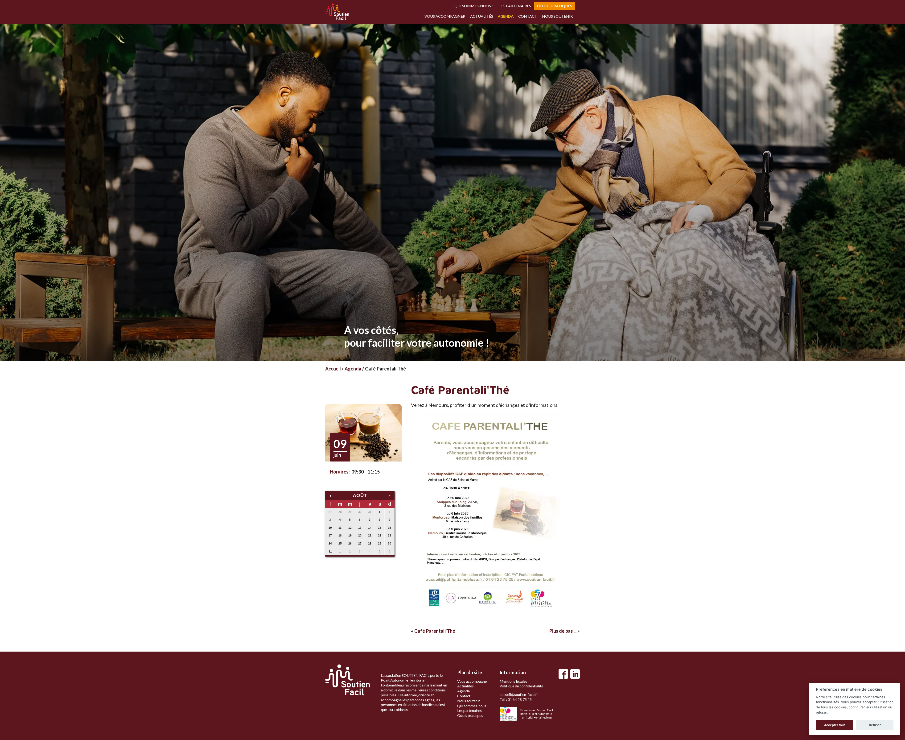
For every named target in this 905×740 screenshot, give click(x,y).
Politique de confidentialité (521, 686)
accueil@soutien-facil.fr (519, 694)
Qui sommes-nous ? (473, 6)
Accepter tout (834, 725)
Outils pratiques (554, 6)
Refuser (875, 725)
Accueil (333, 368)
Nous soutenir (557, 16)
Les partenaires (515, 6)
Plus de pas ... (562, 631)
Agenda (506, 16)
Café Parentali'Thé (434, 631)
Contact (527, 16)
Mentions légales (513, 681)
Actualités (481, 16)
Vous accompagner (444, 16)
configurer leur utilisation (868, 707)
